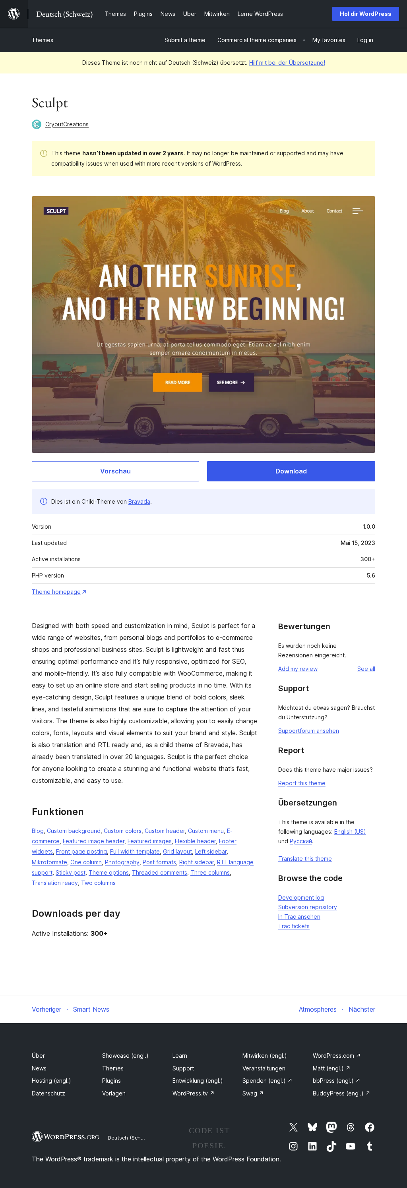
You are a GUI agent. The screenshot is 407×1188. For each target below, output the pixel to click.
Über (38, 1055)
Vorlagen (114, 1093)
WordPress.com (337, 1055)
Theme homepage (56, 591)
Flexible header (195, 841)
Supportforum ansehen (308, 730)
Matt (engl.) (332, 1068)
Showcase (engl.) (125, 1055)
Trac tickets (294, 926)
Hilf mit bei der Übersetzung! (287, 62)
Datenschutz (48, 1093)
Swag (253, 1093)
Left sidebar (211, 851)
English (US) (350, 831)
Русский (301, 841)
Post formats (159, 862)
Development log (301, 897)
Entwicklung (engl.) (197, 1080)
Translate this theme (305, 858)
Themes (42, 40)
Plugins (111, 1080)
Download (291, 471)
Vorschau (115, 471)
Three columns (210, 872)
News (39, 1068)
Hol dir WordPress (365, 13)
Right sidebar (196, 862)
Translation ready (55, 882)
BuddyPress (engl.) (341, 1093)
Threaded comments (159, 872)
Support (183, 1068)
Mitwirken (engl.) (264, 1055)
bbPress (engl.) (336, 1080)
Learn (179, 1055)
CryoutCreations (67, 124)
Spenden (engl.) (267, 1080)
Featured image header (93, 841)
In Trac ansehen (299, 916)
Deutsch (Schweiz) (131, 1137)
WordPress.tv (193, 1093)
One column (86, 862)
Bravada (139, 501)
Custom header (165, 830)
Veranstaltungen (263, 1068)
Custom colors (122, 830)
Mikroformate (49, 862)
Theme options (109, 872)
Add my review (298, 668)
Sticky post (70, 872)
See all (366, 668)
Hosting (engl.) (51, 1080)
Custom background (74, 830)
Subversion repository (307, 907)
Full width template (135, 851)
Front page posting (81, 851)
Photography (122, 862)
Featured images (150, 841)
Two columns (98, 882)
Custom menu (206, 830)
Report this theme (302, 783)
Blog (38, 830)
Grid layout (177, 851)
